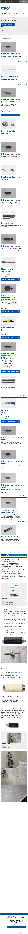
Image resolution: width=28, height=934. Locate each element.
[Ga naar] (25, 551)
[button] (10, 1)
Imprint (24, 932)
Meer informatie (8, 24)
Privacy (20, 932)
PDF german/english (9, 602)
